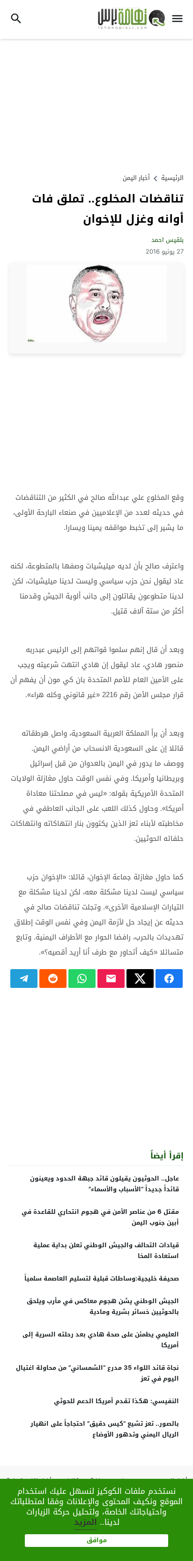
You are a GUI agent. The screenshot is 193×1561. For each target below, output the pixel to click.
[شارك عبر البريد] (111, 978)
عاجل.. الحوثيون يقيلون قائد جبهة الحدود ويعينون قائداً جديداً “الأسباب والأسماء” (104, 1184)
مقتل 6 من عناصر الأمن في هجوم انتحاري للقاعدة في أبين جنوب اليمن (100, 1217)
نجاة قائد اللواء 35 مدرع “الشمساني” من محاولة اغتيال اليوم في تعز (97, 1373)
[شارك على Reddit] (53, 978)
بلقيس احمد (167, 240)
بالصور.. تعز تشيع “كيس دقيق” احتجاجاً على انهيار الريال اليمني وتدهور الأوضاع (104, 1429)
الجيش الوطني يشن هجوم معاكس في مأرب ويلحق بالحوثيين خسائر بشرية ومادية (103, 1306)
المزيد (85, 1522)
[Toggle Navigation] (180, 19)
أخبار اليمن (136, 178)
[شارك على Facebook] (169, 978)
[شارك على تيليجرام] (24, 978)
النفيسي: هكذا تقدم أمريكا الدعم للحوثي (116, 1401)
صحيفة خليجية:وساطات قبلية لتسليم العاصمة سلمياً (101, 1278)
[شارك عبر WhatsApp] (82, 978)
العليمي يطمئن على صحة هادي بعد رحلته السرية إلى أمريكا (100, 1339)
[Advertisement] (96, 104)
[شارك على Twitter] (140, 978)
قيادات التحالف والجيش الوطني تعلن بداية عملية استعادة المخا (106, 1250)
